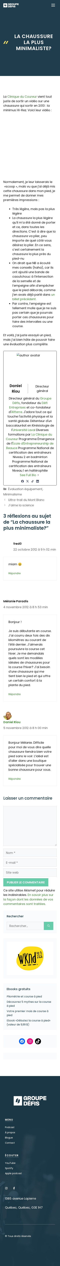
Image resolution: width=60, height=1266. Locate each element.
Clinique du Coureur (22, 96)
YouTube (10, 1163)
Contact (10, 1142)
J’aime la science (21, 505)
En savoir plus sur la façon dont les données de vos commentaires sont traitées (28, 899)
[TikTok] (32, 481)
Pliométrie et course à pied (24, 996)
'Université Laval (23, 430)
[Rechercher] (48, 926)
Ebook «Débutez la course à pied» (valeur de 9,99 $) (28, 1022)
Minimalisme (12, 494)
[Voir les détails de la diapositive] (30, 958)
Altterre (16, 412)
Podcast (9, 1127)
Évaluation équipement (25, 489)
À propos (10, 1132)
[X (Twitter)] (28, 481)
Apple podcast (13, 1173)
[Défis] (11, 5)
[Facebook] (22, 481)
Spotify (9, 1168)
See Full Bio (28, 475)
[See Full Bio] (38, 475)
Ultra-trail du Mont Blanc (26, 500)
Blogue (9, 1137)
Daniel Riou (11, 722)
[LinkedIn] (38, 481)
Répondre (14, 573)
